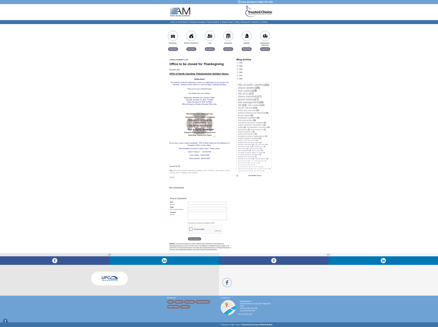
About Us (179, 302)
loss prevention (245, 120)
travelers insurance (245, 144)
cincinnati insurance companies (248, 154)
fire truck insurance (243, 162)
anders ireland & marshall (248, 138)
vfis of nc (243, 93)
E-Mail (172, 207)
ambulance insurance (245, 159)
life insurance (256, 150)
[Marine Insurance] (246, 36)
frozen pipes (244, 115)
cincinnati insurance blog (244, 170)
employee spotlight (247, 118)
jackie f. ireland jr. (245, 132)
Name (171, 202)
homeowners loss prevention (245, 164)
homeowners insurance (257, 127)
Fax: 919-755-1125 (245, 314)
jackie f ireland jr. (208, 170)
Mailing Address (246, 301)
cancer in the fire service (247, 140)
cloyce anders (219, 170)
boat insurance (257, 130)
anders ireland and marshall (251, 113)
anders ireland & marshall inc (250, 125)
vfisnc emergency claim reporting (187, 173)
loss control (245, 90)
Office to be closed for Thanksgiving (196, 64)
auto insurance (254, 148)
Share (171, 177)
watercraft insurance (246, 134)
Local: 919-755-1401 (247, 311)
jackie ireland (245, 99)
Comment (173, 212)
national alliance (260, 159)
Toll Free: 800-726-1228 (248, 308)
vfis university (260, 144)
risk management (248, 102)
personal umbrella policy (244, 168)
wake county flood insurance (261, 168)
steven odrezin (245, 107)
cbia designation (243, 150)
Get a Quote (189, 302)
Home (170, 302)
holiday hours (258, 146)
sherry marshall (247, 96)
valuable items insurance (246, 156)
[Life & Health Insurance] (209, 36)
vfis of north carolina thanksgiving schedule (187, 170)
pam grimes (242, 130)
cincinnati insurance (244, 146)
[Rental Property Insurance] (191, 36)
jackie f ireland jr (258, 170)
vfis (240, 105)
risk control (254, 105)
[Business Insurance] (228, 36)
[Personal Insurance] (172, 36)
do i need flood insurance (258, 160)
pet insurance (254, 162)
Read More (173, 49)
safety (240, 127)
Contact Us (185, 307)
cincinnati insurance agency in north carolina (249, 166)
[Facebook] (55, 260)
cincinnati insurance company (250, 123)
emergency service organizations (251, 136)
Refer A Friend (173, 307)
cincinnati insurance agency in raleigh (250, 152)
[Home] (196, 12)
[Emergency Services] (265, 36)
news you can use (247, 110)
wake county (242, 148)
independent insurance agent (248, 142)
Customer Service (203, 302)
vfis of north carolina (251, 84)
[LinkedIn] (164, 260)
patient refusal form (243, 160)
